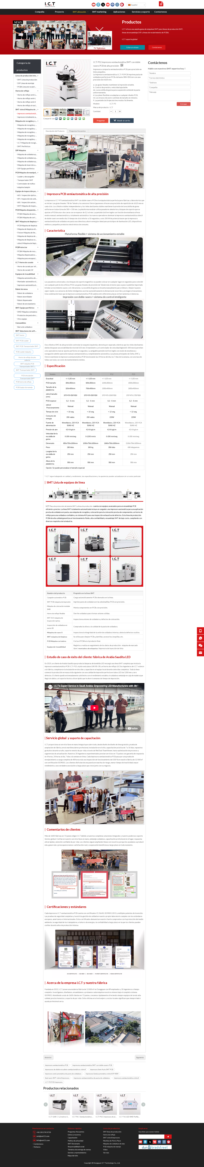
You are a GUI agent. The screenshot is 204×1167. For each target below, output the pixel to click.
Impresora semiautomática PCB (56, 1065)
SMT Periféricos (23, 146)
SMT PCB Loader (22, 341)
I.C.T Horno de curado (24, 262)
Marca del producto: (101, 107)
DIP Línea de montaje (25, 83)
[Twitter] (103, 5)
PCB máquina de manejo (112, 1147)
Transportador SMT (25, 180)
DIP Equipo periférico (25, 168)
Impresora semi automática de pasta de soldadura (63, 1074)
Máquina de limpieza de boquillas (29, 236)
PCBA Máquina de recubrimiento (29, 251)
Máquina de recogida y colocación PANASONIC (29, 136)
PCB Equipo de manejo (24, 387)
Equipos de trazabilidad (25, 274)
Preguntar (101, 120)
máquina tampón (23, 187)
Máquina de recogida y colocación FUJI (29, 139)
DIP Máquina (20, 150)
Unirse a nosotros (74, 1135)
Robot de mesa (21, 289)
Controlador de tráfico (26, 184)
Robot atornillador (24, 297)
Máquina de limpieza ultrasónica (29, 229)
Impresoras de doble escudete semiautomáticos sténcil (65, 1069)
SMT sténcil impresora (111, 1138)
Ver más (106, 1153)
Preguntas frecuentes (77, 131)
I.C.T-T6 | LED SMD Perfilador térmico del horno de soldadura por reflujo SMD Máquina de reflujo (106, 1117)
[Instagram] (117, 5)
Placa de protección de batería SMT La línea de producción (71, 506)
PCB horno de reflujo (23, 382)
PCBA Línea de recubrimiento (28, 87)
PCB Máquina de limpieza (27, 225)
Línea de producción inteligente (28, 76)
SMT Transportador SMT (25, 370)
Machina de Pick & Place (112, 1141)
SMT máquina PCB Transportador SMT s (27, 364)
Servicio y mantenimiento (77, 1153)
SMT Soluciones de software (27, 331)
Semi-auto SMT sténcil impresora (57, 1078)
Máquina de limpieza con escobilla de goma (29, 240)
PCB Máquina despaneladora (27, 210)
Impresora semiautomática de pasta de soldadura (92, 1078)
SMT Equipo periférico (24, 308)
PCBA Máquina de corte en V (28, 217)
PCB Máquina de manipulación (27, 172)
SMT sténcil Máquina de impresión (28, 109)
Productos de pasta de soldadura (29, 315)
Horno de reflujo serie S (26, 102)
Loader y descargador (25, 177)
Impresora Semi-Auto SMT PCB (101, 1069)
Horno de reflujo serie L (26, 98)
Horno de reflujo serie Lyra (27, 95)
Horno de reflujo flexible (56, 613)
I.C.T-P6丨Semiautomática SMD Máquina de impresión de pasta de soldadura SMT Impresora (59, 1117)
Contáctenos (157, 47)
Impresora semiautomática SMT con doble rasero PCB (92, 1065)
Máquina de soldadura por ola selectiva (29, 161)
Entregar (183, 104)
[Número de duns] (155, 1147)
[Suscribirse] (168, 1136)
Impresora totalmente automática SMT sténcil (29, 117)
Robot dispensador (24, 300)
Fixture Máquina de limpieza (28, 233)
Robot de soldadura (25, 293)
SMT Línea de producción (27, 80)
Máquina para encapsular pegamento (29, 258)
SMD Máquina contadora (27, 312)
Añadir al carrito (123, 120)
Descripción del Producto (55, 131)
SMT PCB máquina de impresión (59, 602)
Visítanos (37, 1147)
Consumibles (20, 323)
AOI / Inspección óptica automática (29, 195)
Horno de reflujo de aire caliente (27, 358)
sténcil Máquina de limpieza (28, 243)
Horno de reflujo (22, 91)
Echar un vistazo (132, 47)
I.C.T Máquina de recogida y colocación (29, 143)
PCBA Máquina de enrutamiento (29, 214)
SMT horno (20, 335)
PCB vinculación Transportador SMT (27, 376)
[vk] (108, 5)
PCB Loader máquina (23, 352)
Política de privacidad (75, 1141)
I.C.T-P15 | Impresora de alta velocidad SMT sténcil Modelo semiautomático (82, 1117)
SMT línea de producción (112, 1132)
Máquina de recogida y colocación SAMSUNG (29, 125)
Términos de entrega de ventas (79, 1150)
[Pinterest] (122, 5)
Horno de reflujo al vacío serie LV (29, 105)
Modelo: (96, 104)
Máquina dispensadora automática (29, 255)
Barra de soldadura (24, 327)
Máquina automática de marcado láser (29, 278)
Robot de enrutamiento (26, 304)
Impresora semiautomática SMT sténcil (29, 113)
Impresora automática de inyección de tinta (29, 285)
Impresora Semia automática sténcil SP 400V (102, 1074)
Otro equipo (22, 319)
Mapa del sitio (73, 1156)
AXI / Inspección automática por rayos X (29, 202)
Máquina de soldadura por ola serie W (29, 158)
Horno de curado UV (25, 270)
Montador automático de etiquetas (29, 281)
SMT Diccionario (74, 1144)
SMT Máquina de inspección (28, 206)
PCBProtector (21, 247)
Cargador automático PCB (56, 598)
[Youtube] (94, 5)
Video (105, 1150)
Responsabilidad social (76, 1147)
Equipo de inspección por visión (28, 191)
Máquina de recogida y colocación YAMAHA (29, 132)
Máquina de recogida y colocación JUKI (29, 129)
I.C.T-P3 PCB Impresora (53, 1082)
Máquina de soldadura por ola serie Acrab (29, 154)
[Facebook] (112, 5)
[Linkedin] (98, 5)
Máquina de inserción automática (29, 165)
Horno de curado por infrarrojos (29, 266)
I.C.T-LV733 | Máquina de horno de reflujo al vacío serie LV (129, 1117)
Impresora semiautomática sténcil (126, 1078)
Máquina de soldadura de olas (114, 1144)
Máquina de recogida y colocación (28, 121)
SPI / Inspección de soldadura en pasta (29, 199)
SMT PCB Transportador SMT (27, 346)
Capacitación (72, 1138)
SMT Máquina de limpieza (26, 221)
